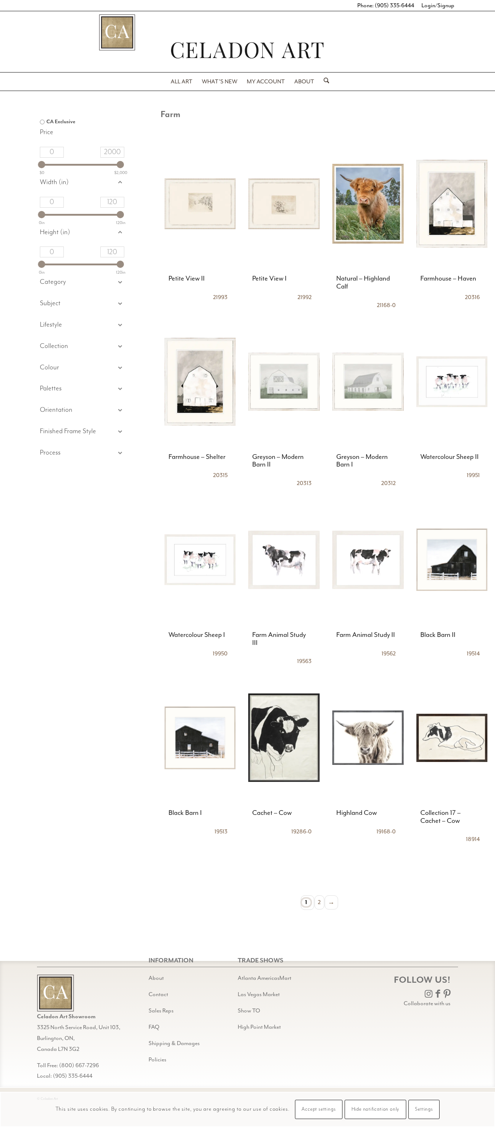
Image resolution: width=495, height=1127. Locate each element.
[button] (82, 303)
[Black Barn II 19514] (452, 559)
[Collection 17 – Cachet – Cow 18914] (452, 737)
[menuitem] (181, 81)
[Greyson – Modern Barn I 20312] (368, 381)
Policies (157, 1059)
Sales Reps (161, 1010)
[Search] (324, 81)
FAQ (154, 1027)
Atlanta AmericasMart (264, 978)
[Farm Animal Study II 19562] (368, 559)
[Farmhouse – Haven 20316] (452, 203)
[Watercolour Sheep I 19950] (200, 559)
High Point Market (259, 1027)
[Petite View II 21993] (200, 203)
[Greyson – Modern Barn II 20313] (284, 381)
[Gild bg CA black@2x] (55, 993)
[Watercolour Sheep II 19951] (452, 381)
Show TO (249, 1010)
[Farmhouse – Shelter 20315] (200, 381)
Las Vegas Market (259, 994)
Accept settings (318, 1110)
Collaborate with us (427, 1003)
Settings (424, 1110)
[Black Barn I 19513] (200, 737)
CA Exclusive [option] (60, 122)
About (156, 978)
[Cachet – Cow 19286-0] (284, 737)
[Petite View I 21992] (284, 203)
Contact (158, 994)
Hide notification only (376, 1110)
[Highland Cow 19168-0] (368, 737)
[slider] (41, 164)
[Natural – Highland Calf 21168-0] (368, 203)
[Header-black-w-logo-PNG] (247, 50)
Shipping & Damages (174, 1043)
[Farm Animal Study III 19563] (284, 559)
